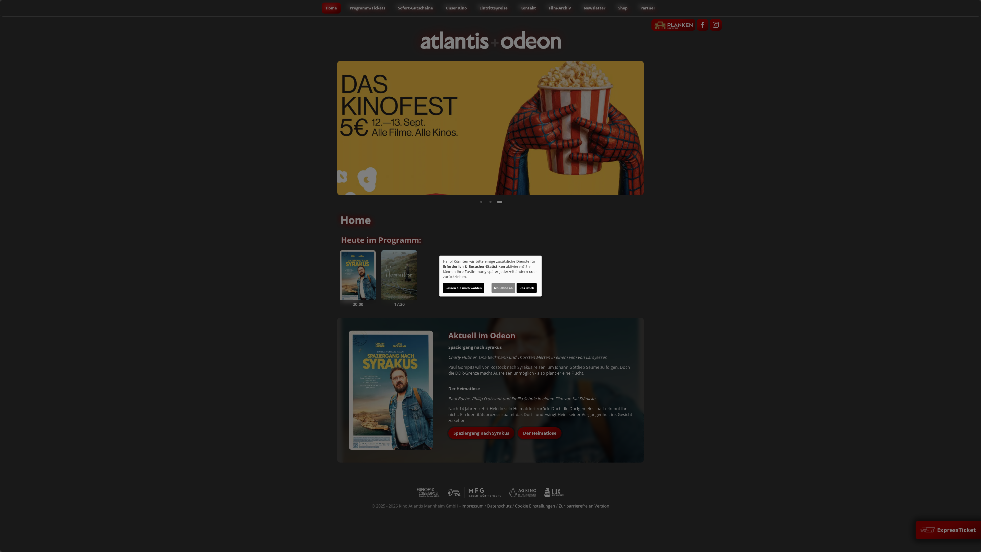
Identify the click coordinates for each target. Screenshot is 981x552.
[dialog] (490, 276)
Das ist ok (526, 288)
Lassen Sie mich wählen (464, 288)
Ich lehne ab (503, 288)
